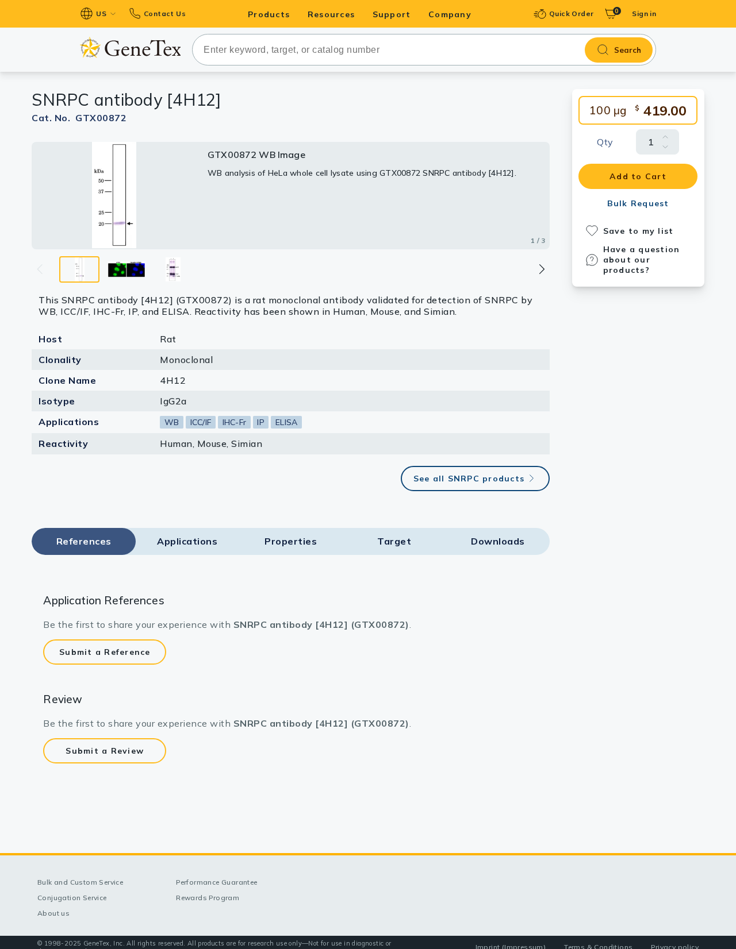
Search (627, 50)
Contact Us (165, 13)
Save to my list (638, 231)
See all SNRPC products (469, 478)
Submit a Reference (105, 652)
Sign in (644, 13)
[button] (541, 269)
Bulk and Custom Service (80, 882)
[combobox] (424, 49)
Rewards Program (207, 897)
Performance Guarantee (216, 882)
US (101, 13)
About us (53, 913)
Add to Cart (638, 176)
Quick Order (571, 13)
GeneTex (130, 47)
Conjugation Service (72, 897)
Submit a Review (105, 751)
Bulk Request (638, 203)
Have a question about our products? (641, 259)
